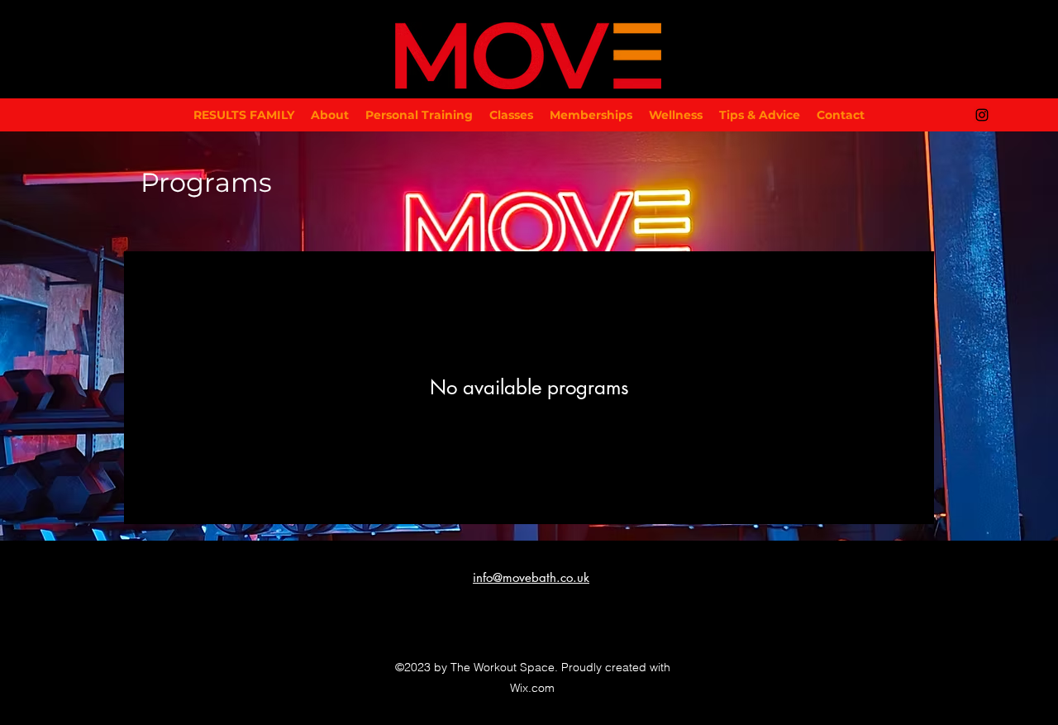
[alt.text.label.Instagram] (982, 115)
